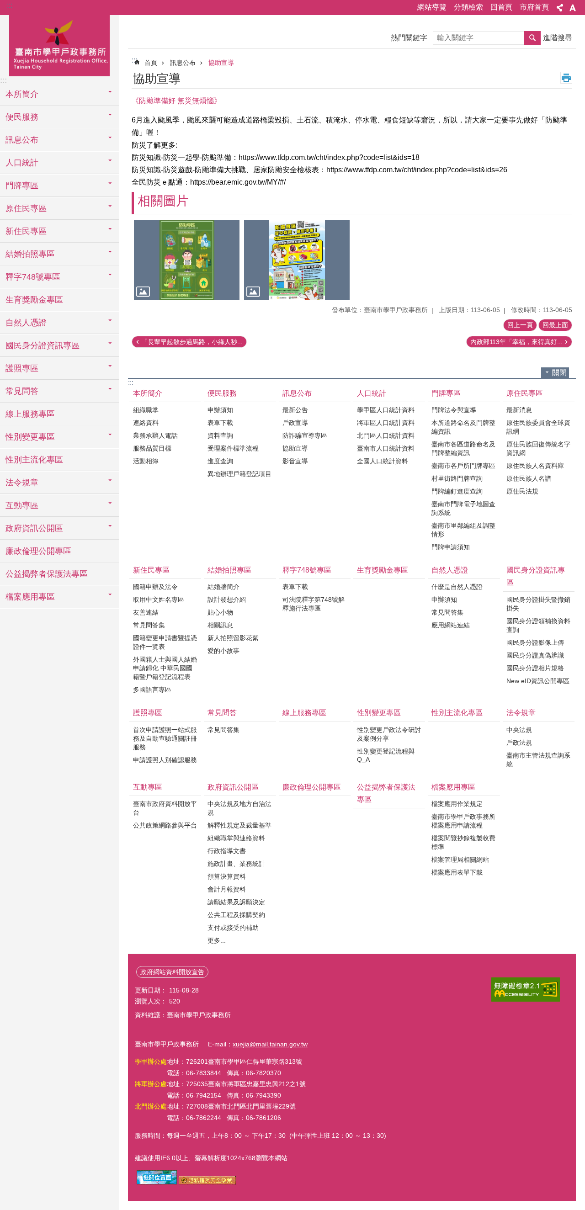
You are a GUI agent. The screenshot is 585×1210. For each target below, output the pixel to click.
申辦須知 (220, 410)
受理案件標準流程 (233, 448)
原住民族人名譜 (528, 478)
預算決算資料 (226, 876)
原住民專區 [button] (26, 208)
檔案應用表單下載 (457, 872)
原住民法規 (522, 491)
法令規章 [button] (21, 482)
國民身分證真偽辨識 (535, 655)
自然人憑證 (449, 570)
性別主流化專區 (34, 459)
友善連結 (146, 612)
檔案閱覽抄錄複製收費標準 (463, 842)
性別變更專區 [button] (30, 436)
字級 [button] (572, 7)
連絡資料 (146, 422)
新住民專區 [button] (26, 231)
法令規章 (521, 712)
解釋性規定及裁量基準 (239, 825)
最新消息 (519, 410)
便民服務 (222, 393)
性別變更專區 (379, 712)
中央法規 (519, 729)
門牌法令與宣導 (453, 410)
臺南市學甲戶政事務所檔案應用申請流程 (463, 821)
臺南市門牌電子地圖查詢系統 (463, 508)
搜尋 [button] (532, 38)
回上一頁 (520, 325)
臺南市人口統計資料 (386, 448)
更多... (216, 940)
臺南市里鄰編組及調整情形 (463, 530)
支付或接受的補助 (233, 927)
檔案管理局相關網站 (460, 859)
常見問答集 (149, 625)
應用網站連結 (450, 625)
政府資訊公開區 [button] (34, 528)
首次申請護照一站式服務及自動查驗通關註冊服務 (165, 738)
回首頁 (501, 7)
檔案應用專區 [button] (30, 596)
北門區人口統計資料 (386, 435)
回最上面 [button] (555, 325)
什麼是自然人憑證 (457, 586)
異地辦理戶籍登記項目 (239, 474)
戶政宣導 (295, 422)
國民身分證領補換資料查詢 (538, 625)
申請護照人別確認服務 (165, 760)
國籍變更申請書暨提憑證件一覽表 (165, 642)
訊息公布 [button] (21, 139)
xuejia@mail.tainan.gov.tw (270, 1044)
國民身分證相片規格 (535, 668)
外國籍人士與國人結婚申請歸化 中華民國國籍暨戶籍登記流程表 (165, 668)
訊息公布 (183, 62)
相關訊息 (220, 625)
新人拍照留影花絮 (233, 638)
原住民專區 (524, 393)
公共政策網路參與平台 (165, 825)
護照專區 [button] (21, 368)
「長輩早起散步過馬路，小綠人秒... (192, 341)
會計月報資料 (226, 889)
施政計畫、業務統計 (236, 863)
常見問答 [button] (21, 391)
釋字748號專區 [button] (32, 276)
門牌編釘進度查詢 (457, 491)
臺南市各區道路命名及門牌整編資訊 (463, 448)
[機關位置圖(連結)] (157, 1182)
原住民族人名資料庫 (535, 465)
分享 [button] (559, 7)
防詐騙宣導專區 (304, 435)
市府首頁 (534, 7)
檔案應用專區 (453, 787)
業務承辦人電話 (155, 435)
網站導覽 (432, 7)
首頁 (150, 62)
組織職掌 (146, 410)
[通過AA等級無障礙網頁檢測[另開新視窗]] (525, 989)
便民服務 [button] (21, 117)
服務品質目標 (152, 448)
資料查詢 (220, 435)
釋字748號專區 (306, 570)
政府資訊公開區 (233, 787)
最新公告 (295, 410)
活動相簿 (146, 461)
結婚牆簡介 (223, 586)
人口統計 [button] (21, 162)
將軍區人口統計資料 (386, 422)
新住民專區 (151, 570)
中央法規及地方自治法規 (239, 808)
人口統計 (371, 393)
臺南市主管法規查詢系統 (538, 760)
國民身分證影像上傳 (535, 642)
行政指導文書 (226, 850)
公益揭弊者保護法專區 (46, 573)
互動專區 (147, 787)
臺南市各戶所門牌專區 (463, 465)
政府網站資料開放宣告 (172, 972)
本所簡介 (147, 393)
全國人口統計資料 (382, 461)
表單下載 (220, 422)
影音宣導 (295, 461)
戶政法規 (519, 742)
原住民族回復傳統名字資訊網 (538, 448)
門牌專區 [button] (21, 185)
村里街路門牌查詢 (457, 478)
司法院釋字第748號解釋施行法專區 (313, 604)
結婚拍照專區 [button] (30, 254)
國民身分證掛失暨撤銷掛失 (538, 604)
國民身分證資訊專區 (535, 576)
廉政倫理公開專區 (38, 551)
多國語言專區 (152, 689)
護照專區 (147, 712)
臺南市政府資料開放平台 (165, 808)
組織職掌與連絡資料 (236, 838)
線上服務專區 (30, 414)
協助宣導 (221, 62)
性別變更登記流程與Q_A (386, 755)
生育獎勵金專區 (34, 299)
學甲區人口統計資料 (386, 410)
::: (9, 5)
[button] (186, 259)
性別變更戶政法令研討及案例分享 (389, 734)
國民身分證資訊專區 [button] (42, 345)
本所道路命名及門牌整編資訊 (463, 427)
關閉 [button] (559, 373)
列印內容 (566, 78)
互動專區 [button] (21, 505)
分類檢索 (468, 7)
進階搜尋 (557, 38)
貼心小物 (220, 612)
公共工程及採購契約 (236, 914)
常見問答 (222, 712)
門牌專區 (446, 393)
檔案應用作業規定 (457, 803)
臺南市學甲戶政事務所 (59, 44)
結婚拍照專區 (229, 570)
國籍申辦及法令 (155, 586)
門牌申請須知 (450, 547)
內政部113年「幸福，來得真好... (516, 341)
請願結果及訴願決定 (236, 902)
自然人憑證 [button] (26, 322)
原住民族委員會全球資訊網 (538, 427)
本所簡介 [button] (21, 94)
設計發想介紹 (226, 599)
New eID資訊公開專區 (537, 681)
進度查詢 (220, 461)
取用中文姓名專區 (158, 599)
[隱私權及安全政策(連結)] (207, 1182)
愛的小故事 (223, 650)
